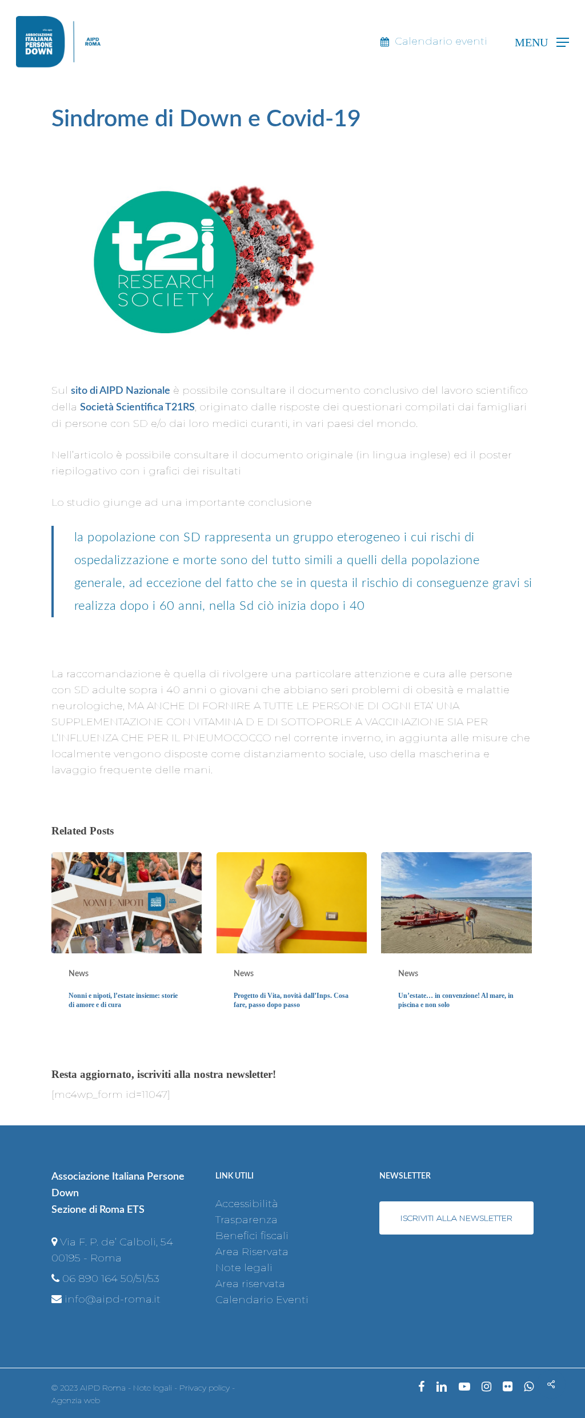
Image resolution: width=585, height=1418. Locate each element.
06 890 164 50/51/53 (110, 1278)
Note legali (244, 1267)
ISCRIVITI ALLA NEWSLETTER (456, 1218)
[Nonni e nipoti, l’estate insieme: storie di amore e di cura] (126, 940)
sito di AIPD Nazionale (120, 391)
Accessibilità (246, 1203)
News (79, 974)
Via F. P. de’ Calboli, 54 (116, 1242)
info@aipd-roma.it (113, 1299)
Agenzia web (75, 1400)
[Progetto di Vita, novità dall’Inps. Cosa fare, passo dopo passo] (292, 940)
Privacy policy (204, 1388)
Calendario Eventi (261, 1299)
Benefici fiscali (252, 1235)
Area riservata (250, 1283)
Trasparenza (246, 1219)
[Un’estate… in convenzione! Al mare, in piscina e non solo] (456, 940)
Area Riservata (252, 1251)
